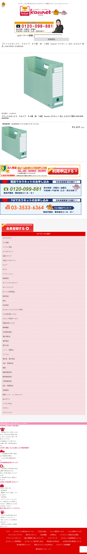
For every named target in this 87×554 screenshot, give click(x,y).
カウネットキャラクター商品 (13, 310)
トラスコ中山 (7, 403)
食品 (4, 301)
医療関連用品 (7, 372)
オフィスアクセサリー (10, 283)
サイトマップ (52, 538)
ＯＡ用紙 (6, 242)
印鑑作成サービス (9, 323)
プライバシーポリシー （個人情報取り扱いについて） (25, 538)
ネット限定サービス (57, 531)
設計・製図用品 (8, 386)
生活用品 (6, 305)
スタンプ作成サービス (10, 318)
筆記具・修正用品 (9, 359)
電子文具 (6, 345)
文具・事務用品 (8, 363)
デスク (5, 269)
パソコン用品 (7, 247)
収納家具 (6, 278)
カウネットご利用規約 (13, 541)
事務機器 (6, 327)
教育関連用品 (7, 377)
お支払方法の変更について (72, 541)
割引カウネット (31, 535)
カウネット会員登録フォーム (71, 538)
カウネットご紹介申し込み (34, 541)
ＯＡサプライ (7, 238)
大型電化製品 (7, 332)
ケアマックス (7, 412)
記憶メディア (7, 256)
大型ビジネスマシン (10, 260)
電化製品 (6, 341)
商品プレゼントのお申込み (43, 545)
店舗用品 (6, 390)
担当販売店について (24, 545)
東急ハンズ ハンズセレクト (13, 395)
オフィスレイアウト (15, 535)
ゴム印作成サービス (10, 314)
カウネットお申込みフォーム (24, 531)
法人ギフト (6, 399)
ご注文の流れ (42, 531)
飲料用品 (6, 296)
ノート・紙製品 (8, 350)
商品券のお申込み (53, 541)
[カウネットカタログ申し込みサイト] (43, 15)
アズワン (6, 408)
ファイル (6, 354)
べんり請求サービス (75, 531)
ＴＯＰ (7, 531)
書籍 (4, 368)
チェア (5, 265)
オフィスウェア (8, 287)
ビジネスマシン (8, 251)
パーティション (8, 274)
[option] (43, 82)
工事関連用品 (7, 381)
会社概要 (43, 535)
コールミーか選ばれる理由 (69, 535)
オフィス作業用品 (9, 292)
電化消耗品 (6, 336)
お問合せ (53, 535)
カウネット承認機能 (63, 545)
